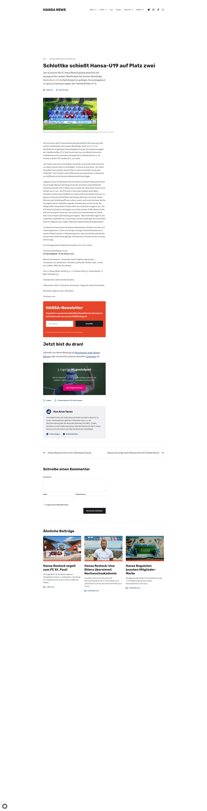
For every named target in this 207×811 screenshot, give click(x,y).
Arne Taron (64, 90)
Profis (102, 10)
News (92, 10)
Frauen (118, 10)
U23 (111, 10)
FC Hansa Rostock (63, 400)
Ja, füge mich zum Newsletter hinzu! (56, 505)
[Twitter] (148, 9)
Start (44, 59)
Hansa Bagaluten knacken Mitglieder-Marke (141, 569)
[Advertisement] (103, 40)
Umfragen (91, 356)
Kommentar (47, 477)
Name (45, 494)
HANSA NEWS (54, 9)
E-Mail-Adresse (80, 494)
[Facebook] (158, 9)
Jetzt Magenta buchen (74, 388)
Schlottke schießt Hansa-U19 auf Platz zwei (62, 59)
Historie (127, 10)
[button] (163, 10)
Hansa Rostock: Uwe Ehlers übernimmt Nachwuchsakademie (100, 569)
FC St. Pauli (72, 400)
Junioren (79, 400)
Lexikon (139, 10)
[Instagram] (153, 9)
